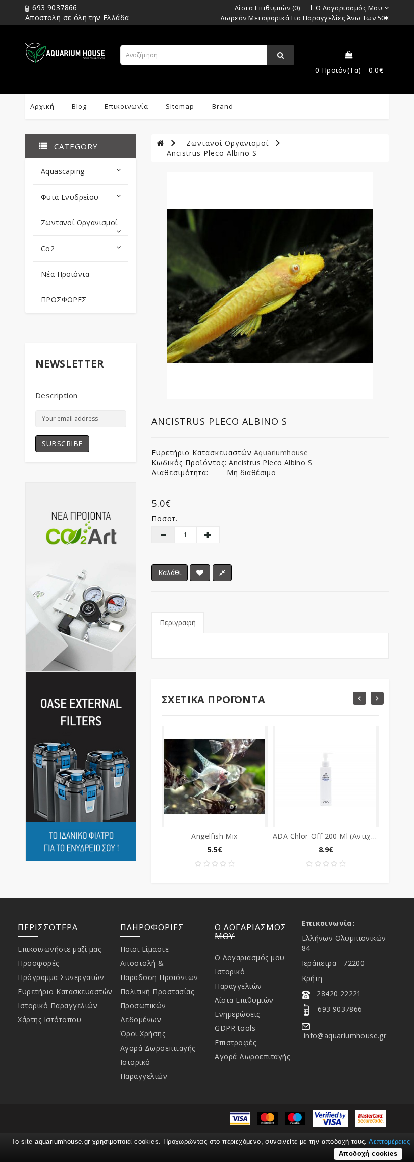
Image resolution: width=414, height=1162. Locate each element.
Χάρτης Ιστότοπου (49, 1019)
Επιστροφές (235, 1042)
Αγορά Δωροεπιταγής (157, 1048)
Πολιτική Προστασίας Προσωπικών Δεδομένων (157, 1005)
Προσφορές (38, 963)
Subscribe (62, 443)
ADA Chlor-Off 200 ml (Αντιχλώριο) (334, 836)
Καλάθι (169, 572)
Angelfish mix (214, 836)
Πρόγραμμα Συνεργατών (61, 977)
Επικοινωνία (126, 106)
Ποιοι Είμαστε (144, 949)
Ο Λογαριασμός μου (250, 957)
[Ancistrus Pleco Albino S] (270, 285)
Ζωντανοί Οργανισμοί (79, 222)
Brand (222, 106)
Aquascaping (62, 171)
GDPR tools (235, 1028)
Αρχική (42, 106)
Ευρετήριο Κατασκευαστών (65, 991)
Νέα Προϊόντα (65, 274)
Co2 (48, 248)
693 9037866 (53, 7)
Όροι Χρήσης (143, 1033)
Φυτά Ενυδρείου (70, 197)
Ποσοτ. (164, 518)
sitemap (180, 106)
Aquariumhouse (281, 452)
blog (79, 106)
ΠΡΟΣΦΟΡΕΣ (64, 299)
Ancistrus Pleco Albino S (212, 153)
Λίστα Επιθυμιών (244, 1000)
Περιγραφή (178, 622)
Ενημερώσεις (237, 1014)
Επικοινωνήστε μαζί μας (59, 949)
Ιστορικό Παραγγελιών (57, 1005)
